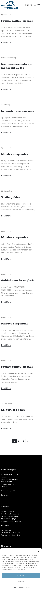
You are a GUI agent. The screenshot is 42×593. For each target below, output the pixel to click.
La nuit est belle (13, 410)
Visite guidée (10, 197)
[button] (39, 551)
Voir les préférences (21, 588)
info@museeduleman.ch (11, 521)
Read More (6, 42)
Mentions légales (8, 491)
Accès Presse (6, 482)
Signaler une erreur (9, 484)
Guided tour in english (17, 280)
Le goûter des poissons (17, 111)
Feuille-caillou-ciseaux (17, 21)
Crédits (4, 487)
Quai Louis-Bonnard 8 (10, 514)
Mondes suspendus (14, 154)
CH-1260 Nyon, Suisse (10, 516)
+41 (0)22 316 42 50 (8, 519)
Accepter (21, 575)
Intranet (5, 495)
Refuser (21, 582)
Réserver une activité (9, 479)
